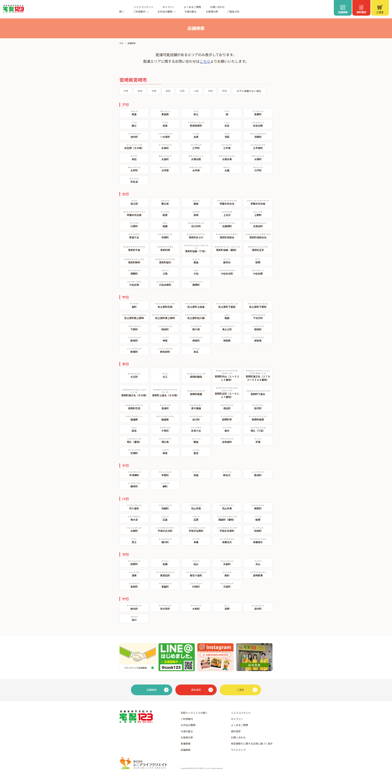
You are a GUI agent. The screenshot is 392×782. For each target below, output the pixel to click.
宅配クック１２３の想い (194, 713)
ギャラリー (168, 7)
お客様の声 (212, 11)
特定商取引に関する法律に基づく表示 (252, 743)
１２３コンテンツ (143, 7)
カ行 (139, 91)
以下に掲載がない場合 (249, 91)
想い (121, 11)
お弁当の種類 (188, 725)
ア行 (125, 91)
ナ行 (182, 91)
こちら (205, 61)
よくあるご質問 (192, 7)
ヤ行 (224, 91)
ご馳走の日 (233, 11)
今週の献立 (190, 11)
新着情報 (185, 743)
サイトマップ (238, 750)
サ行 (153, 91)
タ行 (168, 91)
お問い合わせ (217, 7)
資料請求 (236, 731)
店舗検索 (185, 750)
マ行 (210, 91)
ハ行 (196, 91)
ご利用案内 (187, 719)
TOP (121, 43)
